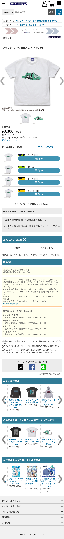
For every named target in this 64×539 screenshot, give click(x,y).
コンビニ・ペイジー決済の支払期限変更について (36, 21)
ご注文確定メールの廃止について (30, 25)
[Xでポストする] (20, 369)
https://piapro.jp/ (10, 303)
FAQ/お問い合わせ (10, 511)
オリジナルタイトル (11, 506)
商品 (18, 248)
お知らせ (6, 522)
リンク (5, 528)
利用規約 (6, 517)
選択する (39, 158)
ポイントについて (10, 140)
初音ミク (7, 37)
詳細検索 (59, 12)
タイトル (48, 248)
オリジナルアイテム (11, 500)
